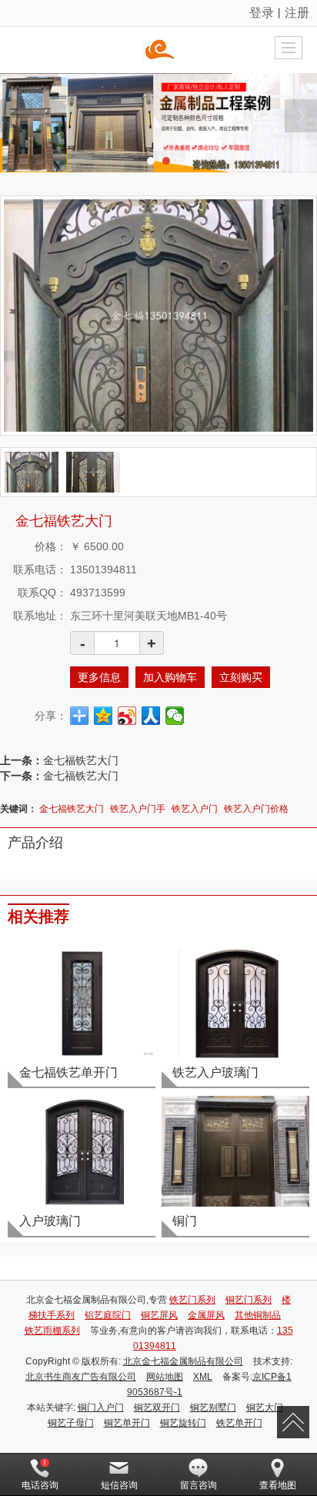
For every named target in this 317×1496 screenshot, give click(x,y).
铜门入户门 (101, 1407)
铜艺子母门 (71, 1423)
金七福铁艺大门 (80, 760)
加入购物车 (170, 677)
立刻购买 (240, 677)
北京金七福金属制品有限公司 (183, 1361)
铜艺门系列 (248, 1299)
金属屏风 (206, 1315)
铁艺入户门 (195, 808)
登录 (261, 12)
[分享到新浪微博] (127, 715)
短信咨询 (119, 1485)
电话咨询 (40, 1485)
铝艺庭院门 (108, 1315)
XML (202, 1376)
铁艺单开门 (239, 1423)
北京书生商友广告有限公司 (80, 1376)
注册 (297, 12)
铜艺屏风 (159, 1315)
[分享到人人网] (151, 715)
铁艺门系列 (192, 1299)
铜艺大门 (264, 1407)
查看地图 (277, 1485)
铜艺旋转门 (183, 1423)
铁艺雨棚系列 (52, 1330)
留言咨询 (198, 1485)
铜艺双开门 (157, 1407)
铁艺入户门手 (137, 808)
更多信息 (99, 677)
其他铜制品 (258, 1315)
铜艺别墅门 (213, 1407)
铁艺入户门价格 (256, 808)
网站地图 (164, 1376)
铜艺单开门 (127, 1423)
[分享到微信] (175, 715)
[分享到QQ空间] (103, 715)
